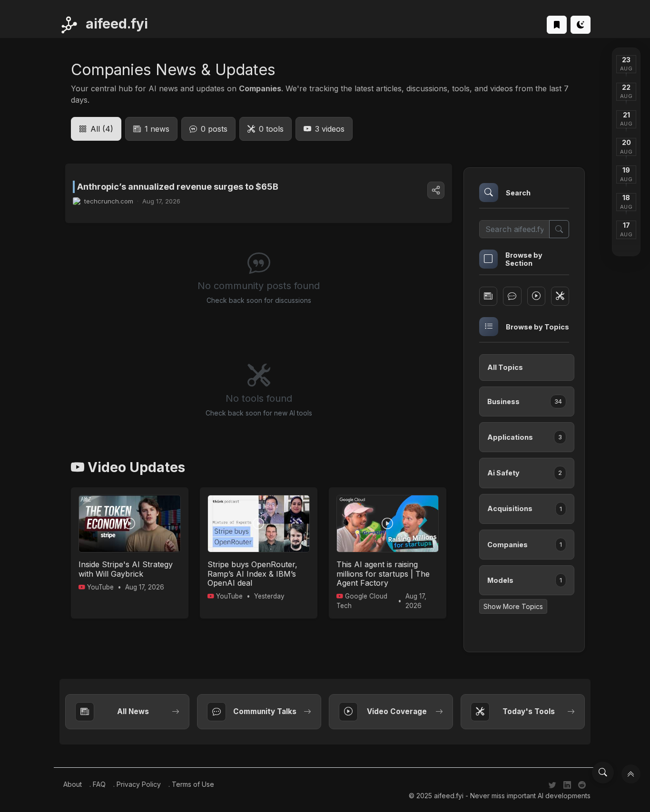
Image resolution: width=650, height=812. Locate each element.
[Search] (603, 772)
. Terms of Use (191, 784)
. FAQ (97, 784)
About (72, 784)
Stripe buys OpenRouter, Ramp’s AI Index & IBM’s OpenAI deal (252, 573)
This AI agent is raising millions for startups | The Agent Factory (383, 573)
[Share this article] (435, 190)
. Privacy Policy (137, 784)
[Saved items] (557, 25)
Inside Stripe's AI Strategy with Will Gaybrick (126, 569)
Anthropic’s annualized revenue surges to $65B (177, 187)
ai (115, 24)
